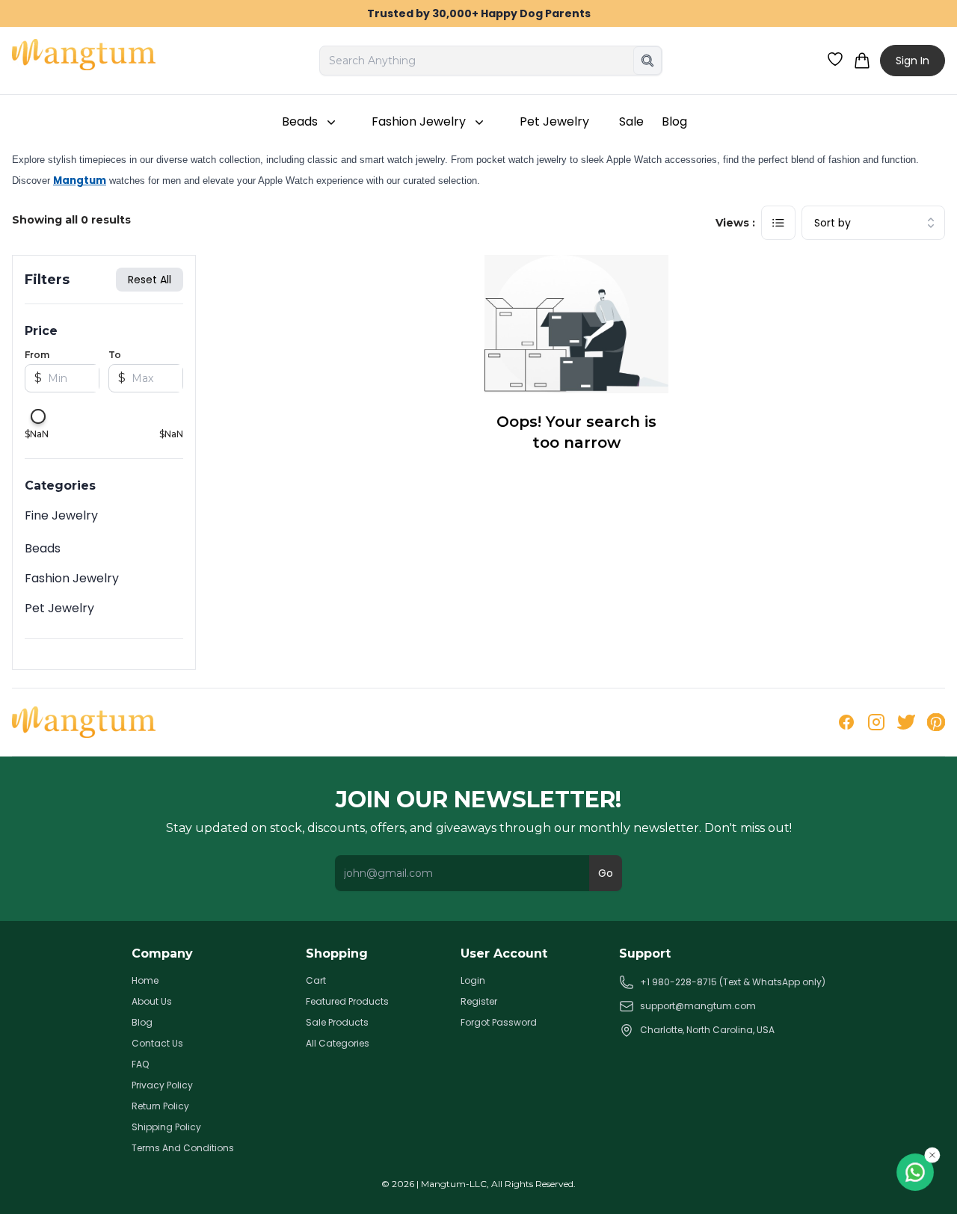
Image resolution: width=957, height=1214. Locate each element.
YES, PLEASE (333, 644)
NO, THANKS (333, 697)
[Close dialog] (751, 479)
